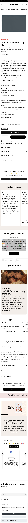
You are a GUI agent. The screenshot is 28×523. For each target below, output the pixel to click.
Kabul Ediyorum (14, 513)
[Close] (26, 503)
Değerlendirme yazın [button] (14, 179)
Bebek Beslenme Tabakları (13, 9)
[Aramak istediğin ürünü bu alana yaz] (22, 5)
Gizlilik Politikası (5, 520)
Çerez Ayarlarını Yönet (14, 516)
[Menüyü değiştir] (1, 5)
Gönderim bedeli (11, 49)
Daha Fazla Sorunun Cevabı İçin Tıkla (14, 389)
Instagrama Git (14, 253)
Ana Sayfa (3, 9)
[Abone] (25, 494)
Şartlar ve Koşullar (12, 520)
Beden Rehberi (4, 128)
